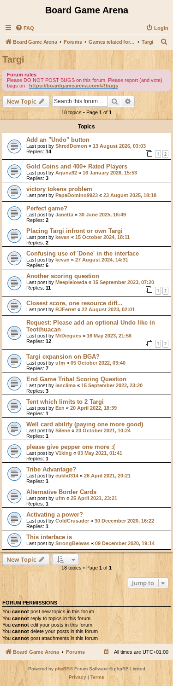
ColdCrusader (72, 520)
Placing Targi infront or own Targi (74, 230)
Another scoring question (62, 276)
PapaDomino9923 (76, 195)
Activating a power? (54, 514)
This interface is (49, 537)
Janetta (64, 214)
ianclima (65, 385)
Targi (13, 59)
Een (60, 408)
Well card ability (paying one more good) (84, 424)
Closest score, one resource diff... (74, 303)
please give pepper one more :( (70, 446)
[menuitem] (24, 28)
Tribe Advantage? (51, 469)
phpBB (62, 668)
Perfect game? (46, 208)
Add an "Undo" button (57, 139)
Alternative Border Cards (61, 491)
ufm (60, 363)
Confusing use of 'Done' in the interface (82, 253)
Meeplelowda (71, 282)
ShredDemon (71, 146)
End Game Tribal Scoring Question (76, 379)
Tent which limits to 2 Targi (65, 401)
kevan (62, 237)
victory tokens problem (59, 189)
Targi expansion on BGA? (63, 356)
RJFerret (65, 309)
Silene (62, 430)
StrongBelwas (72, 543)
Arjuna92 (66, 172)
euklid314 (66, 475)
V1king (63, 453)
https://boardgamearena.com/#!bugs (73, 85)
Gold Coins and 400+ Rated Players (76, 166)
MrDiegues (68, 335)
